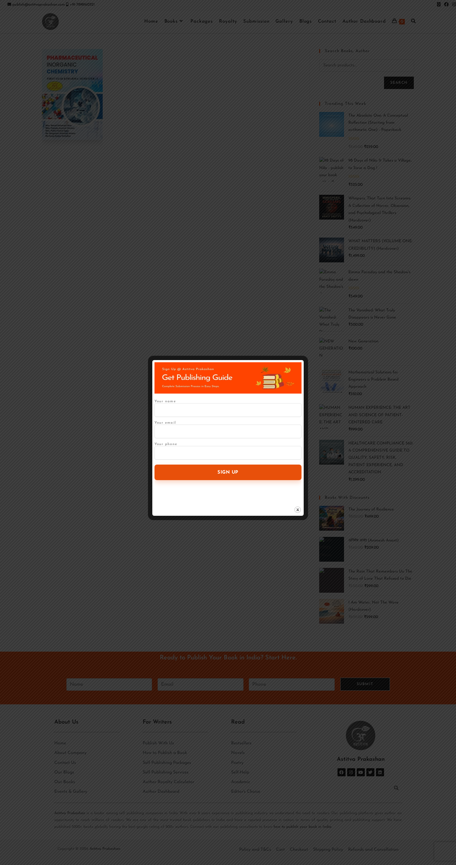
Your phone (165, 444)
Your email (165, 423)
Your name (165, 401)
